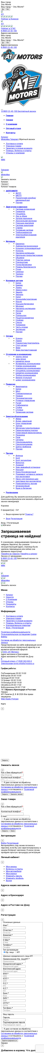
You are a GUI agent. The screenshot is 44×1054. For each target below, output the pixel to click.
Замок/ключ (21, 290)
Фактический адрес (12, 969)
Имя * (5, 925)
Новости (10, 597)
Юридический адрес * (13, 964)
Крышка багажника (25, 304)
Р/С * (5, 983)
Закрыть (5, 760)
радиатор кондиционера (27, 373)
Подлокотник (22, 262)
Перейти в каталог (28, 554)
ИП (18, 952)
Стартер (19, 228)
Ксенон (19, 338)
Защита (19, 292)
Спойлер (19, 320)
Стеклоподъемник (24, 444)
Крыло (19, 301)
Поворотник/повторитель (27, 343)
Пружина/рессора (24, 398)
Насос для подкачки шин (27, 479)
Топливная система (24, 230)
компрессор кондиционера (28, 368)
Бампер (19, 285)
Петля (18, 313)
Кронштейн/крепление (26, 299)
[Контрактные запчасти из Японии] (22, 62)
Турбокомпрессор (24, 232)
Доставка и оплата (14, 143)
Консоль (19, 251)
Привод (19, 396)
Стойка (19, 407)
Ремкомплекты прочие (26, 483)
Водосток (20, 462)
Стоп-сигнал (21, 345)
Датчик (19, 426)
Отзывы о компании (15, 153)
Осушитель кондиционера (28, 370)
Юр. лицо (10, 952)
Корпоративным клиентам (18, 625)
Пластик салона (23, 260)
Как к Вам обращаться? (12, 772)
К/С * (5, 988)
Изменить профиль (15, 878)
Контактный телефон (11, 777)
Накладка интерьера (25, 253)
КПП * (6, 978)
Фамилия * (8, 935)
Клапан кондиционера (26, 366)
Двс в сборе (21, 216)
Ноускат (19, 311)
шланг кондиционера (25, 380)
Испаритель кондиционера (28, 363)
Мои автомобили (13, 871)
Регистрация (16, 518)
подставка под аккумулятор (28, 481)
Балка (18, 283)
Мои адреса (11, 873)
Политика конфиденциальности (15, 632)
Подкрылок (21, 315)
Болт (18, 458)
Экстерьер (20, 329)
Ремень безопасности (26, 267)
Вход (8, 518)
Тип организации (10, 950)
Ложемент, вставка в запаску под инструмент (29, 475)
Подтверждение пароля (14, 1022)
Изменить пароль (14, 876)
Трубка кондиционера (26, 375)
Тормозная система (24, 412)
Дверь (19, 287)
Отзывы (9, 602)
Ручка (18, 269)
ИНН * (5, 974)
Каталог (4, 137)
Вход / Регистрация (15, 628)
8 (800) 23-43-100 (9, 31)
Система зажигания (24, 225)
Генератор (20, 211)
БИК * (5, 998)
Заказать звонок (16, 794)
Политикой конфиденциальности (17, 790)
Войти (3, 843)
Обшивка (20, 258)
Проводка (20, 435)
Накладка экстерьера (25, 308)
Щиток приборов (23, 447)
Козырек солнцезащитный (28, 248)
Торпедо (19, 274)
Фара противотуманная (26, 350)
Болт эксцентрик (23, 460)
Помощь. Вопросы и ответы (19, 150)
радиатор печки (23, 361)
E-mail (3, 816)
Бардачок (20, 244)
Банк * (6, 993)
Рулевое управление (25, 400)
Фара (18, 348)
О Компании (11, 599)
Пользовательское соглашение (15, 634)
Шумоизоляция (23, 486)
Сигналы (20, 440)
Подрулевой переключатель (29, 433)
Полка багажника (24, 265)
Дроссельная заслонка (26, 221)
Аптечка (19, 455)
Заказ (13, 831)
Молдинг (20, 306)
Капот (18, 297)
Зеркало (19, 294)
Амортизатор (21, 386)
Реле (18, 437)
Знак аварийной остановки (28, 467)
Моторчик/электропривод (28, 428)
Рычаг (18, 403)
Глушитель (20, 214)
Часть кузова (22, 327)
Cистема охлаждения (25, 209)
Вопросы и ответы (14, 869)
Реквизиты (11, 604)
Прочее (19, 202)
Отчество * (8, 930)
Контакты (10, 606)
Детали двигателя (24, 218)
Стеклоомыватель (24, 442)
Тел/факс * (8, 1008)
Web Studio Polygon (9, 699)
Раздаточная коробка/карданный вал (26, 199)
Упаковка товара (13, 146)
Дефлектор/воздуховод (27, 246)
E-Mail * (6, 940)
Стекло (19, 322)
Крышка (19, 469)
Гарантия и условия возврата (19, 148)
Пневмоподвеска (24, 393)
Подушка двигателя (25, 223)
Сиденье (20, 271)
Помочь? (29, 514)
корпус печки (22, 356)
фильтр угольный (24, 377)
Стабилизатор (22, 405)
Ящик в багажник (24, 488)
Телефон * (7, 945)
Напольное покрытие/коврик (29, 255)
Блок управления (24, 423)
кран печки (21, 359)
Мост (18, 391)
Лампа (19, 341)
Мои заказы (11, 866)
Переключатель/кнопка (27, 430)
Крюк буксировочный (26, 472)
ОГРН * (6, 1003)
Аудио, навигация (24, 421)
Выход (9, 880)
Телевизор (20, 325)
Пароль (6, 1017)
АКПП (18, 193)
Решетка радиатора (25, 318)
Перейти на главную (10, 554)
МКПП (19, 195)
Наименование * (16, 959)
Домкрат (20, 465)
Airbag (18, 419)
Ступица (19, 410)
